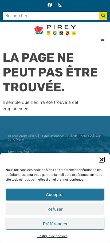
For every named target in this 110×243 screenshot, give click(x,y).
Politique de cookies (52, 236)
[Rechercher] (103, 16)
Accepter (55, 194)
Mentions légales (20, 152)
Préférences (55, 223)
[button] (101, 159)
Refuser (55, 209)
